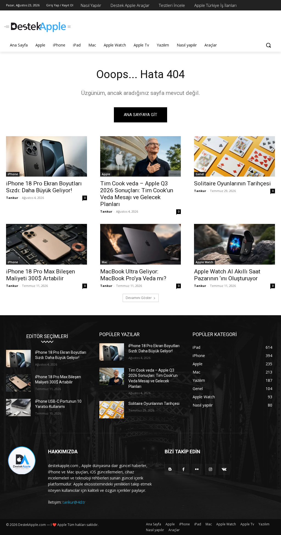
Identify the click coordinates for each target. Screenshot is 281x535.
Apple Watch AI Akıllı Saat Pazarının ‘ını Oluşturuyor (227, 275)
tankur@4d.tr (74, 502)
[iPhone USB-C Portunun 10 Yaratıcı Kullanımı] (18, 407)
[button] (268, 45)
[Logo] (38, 27)
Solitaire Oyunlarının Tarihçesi (232, 183)
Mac (104, 262)
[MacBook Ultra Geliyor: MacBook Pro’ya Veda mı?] (140, 244)
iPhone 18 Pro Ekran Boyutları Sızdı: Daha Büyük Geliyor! (44, 187)
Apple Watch (204, 262)
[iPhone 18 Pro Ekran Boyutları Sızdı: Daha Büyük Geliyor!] (46, 156)
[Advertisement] (135, 26)
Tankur (12, 198)
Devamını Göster (139, 297)
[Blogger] (170, 469)
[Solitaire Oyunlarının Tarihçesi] (234, 156)
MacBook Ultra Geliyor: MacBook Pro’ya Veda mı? (133, 275)
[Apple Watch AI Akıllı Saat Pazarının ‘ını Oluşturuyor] (234, 244)
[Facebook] (183, 469)
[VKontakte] (224, 469)
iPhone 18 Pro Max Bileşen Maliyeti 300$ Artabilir (40, 275)
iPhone (13, 174)
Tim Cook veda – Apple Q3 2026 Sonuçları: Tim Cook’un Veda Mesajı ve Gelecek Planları (136, 193)
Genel (200, 174)
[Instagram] (210, 469)
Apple (106, 174)
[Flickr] (197, 469)
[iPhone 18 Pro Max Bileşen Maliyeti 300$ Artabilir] (46, 244)
